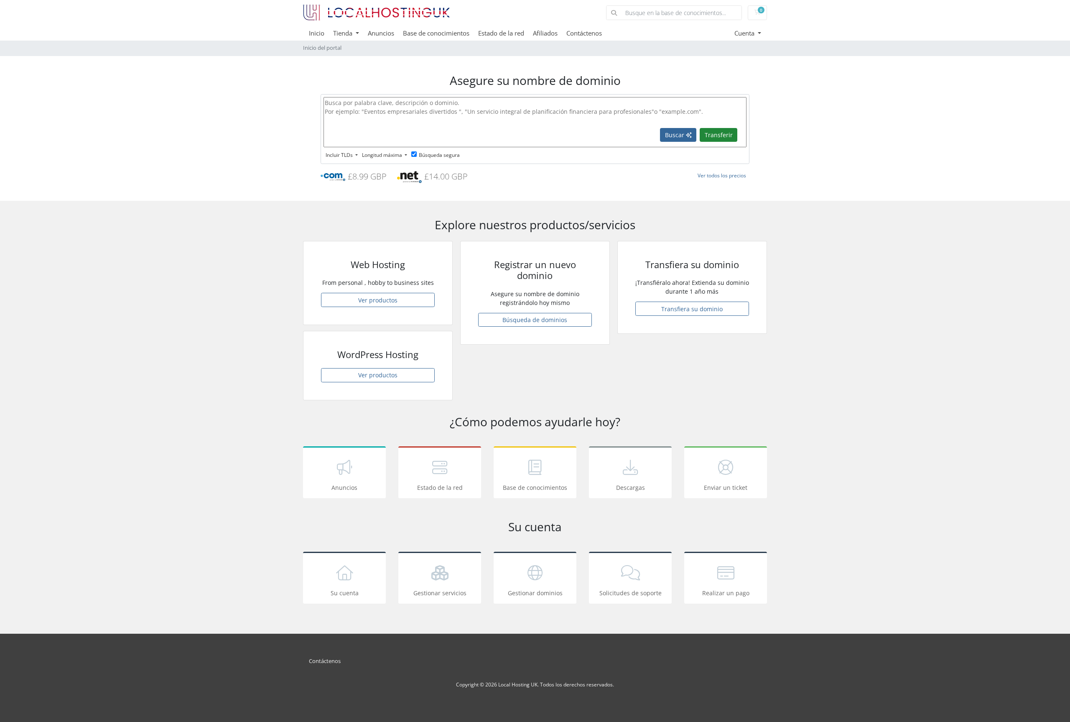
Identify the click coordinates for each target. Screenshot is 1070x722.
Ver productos (377, 300)
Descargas (630, 488)
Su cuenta (345, 593)
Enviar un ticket (725, 488)
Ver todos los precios (722, 175)
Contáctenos (584, 33)
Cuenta (745, 33)
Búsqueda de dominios (534, 320)
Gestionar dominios (535, 593)
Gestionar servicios (439, 593)
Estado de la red (501, 33)
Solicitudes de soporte (630, 593)
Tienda (343, 33)
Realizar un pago (725, 593)
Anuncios (381, 33)
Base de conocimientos (436, 33)
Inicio (316, 33)
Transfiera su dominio (692, 309)
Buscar (675, 135)
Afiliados (545, 33)
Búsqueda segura (439, 155)
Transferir (719, 135)
